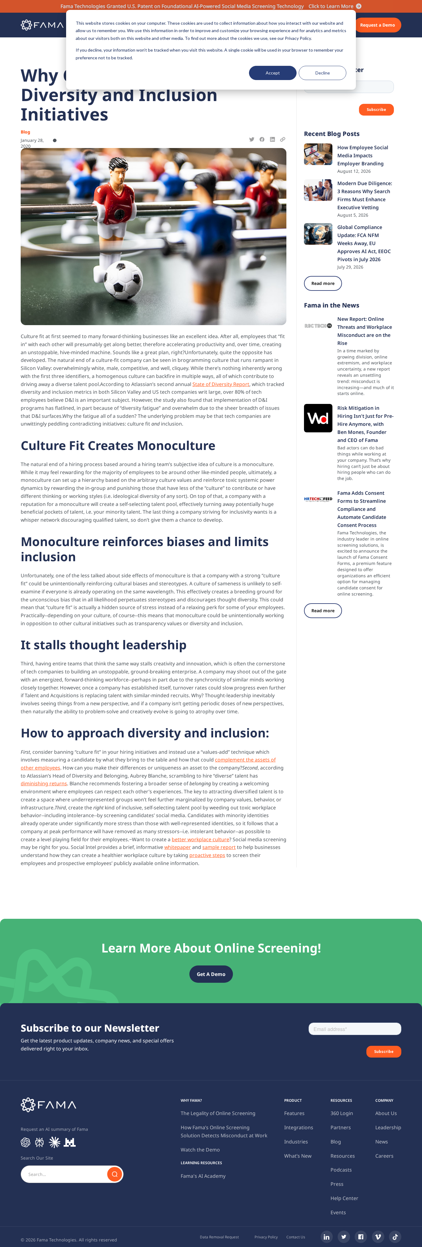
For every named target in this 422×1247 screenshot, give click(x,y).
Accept (273, 72)
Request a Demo (377, 25)
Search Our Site (37, 1158)
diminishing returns (44, 783)
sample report (219, 847)
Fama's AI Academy (203, 1176)
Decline (322, 72)
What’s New (297, 1155)
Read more (323, 283)
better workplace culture (200, 839)
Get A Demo (211, 974)
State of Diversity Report (220, 384)
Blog (336, 1141)
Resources (343, 1155)
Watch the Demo (200, 1149)
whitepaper (177, 847)
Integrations (298, 1127)
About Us (386, 1113)
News (381, 1141)
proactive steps (207, 855)
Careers (384, 1155)
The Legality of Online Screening (218, 1113)
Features (294, 1113)
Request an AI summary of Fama (54, 1129)
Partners (341, 1127)
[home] (42, 25)
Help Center (344, 1198)
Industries (296, 1141)
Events (338, 1212)
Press (337, 1184)
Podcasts (341, 1169)
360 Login (342, 1113)
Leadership (388, 1127)
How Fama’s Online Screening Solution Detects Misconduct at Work (224, 1131)
